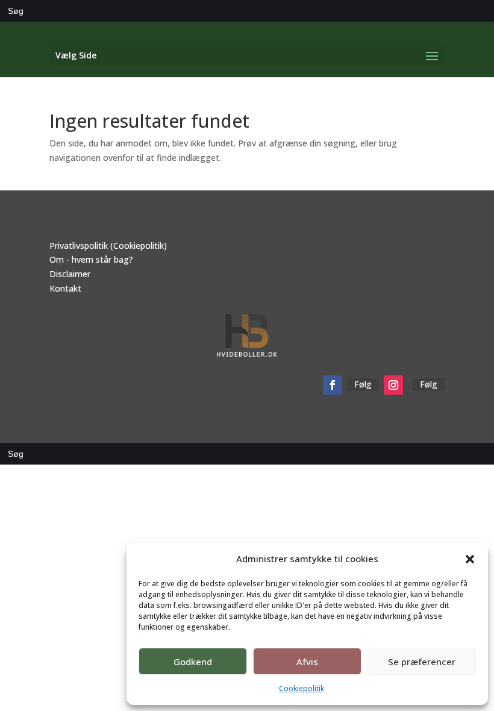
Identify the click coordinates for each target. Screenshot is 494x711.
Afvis (307, 662)
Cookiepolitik (301, 688)
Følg (363, 384)
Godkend (193, 662)
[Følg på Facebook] (332, 385)
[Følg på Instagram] (393, 385)
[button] (470, 559)
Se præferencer (421, 662)
